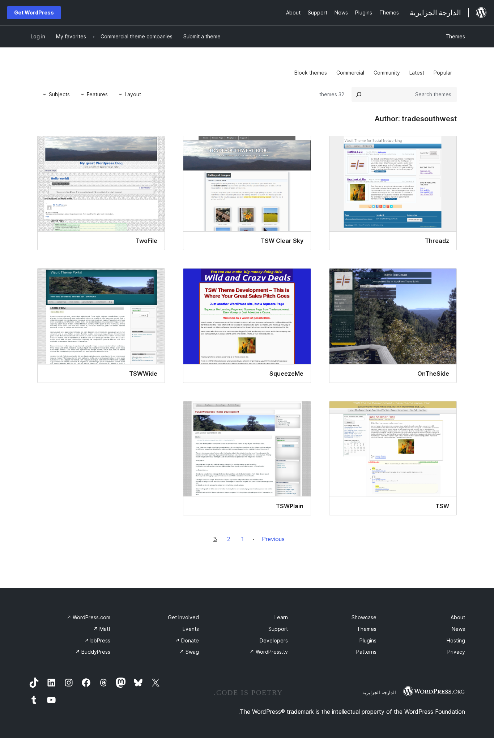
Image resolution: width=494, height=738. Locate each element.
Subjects (59, 94)
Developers (274, 640)
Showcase (364, 617)
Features (97, 94)
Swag (189, 652)
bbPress (97, 640)
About (458, 617)
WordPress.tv (269, 652)
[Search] (359, 94)
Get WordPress (34, 12)
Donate (187, 640)
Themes (455, 36)
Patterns (366, 652)
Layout (133, 94)
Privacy (456, 652)
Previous (273, 539)
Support (278, 629)
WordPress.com (88, 617)
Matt (101, 629)
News (458, 629)
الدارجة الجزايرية (379, 692)
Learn (281, 617)
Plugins (367, 640)
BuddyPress (92, 652)
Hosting (456, 640)
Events (191, 629)
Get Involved (183, 617)
